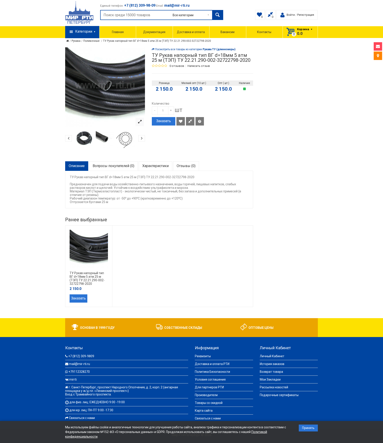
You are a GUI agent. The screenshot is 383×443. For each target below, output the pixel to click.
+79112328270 (79, 371)
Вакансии (227, 32)
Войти (291, 14)
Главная (118, 32)
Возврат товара (271, 371)
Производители (206, 395)
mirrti (73, 379)
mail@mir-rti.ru (79, 364)
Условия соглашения (210, 379)
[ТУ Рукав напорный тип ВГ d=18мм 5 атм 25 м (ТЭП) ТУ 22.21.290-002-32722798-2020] (139, 122)
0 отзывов (177, 66)
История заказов (272, 364)
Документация (154, 32)
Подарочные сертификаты (279, 395)
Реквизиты (203, 356)
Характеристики (155, 166)
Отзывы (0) (186, 166)
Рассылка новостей (274, 387)
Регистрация (305, 14)
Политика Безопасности (212, 371)
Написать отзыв (199, 66)
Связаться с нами (82, 418)
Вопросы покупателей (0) (113, 166)
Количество (160, 103)
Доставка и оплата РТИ (212, 364)
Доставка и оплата (191, 32)
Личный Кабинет (272, 356)
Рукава (76, 40)
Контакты (264, 32)
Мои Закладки (270, 379)
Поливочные (91, 40)
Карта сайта (204, 410)
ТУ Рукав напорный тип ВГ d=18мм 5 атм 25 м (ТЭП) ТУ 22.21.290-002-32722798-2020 (157, 40)
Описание (77, 166)
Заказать (163, 121)
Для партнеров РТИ (209, 387)
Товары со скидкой (209, 403)
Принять (308, 428)
